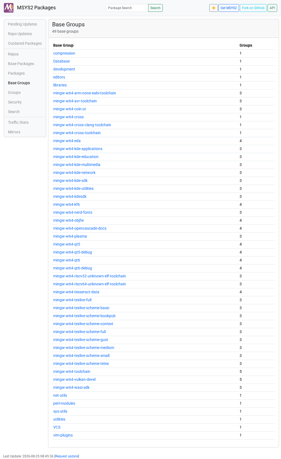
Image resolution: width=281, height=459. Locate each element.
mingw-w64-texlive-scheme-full (79, 332)
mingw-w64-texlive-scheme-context (83, 324)
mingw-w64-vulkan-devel (74, 379)
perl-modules (64, 403)
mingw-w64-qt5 (66, 244)
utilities (59, 419)
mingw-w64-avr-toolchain (75, 101)
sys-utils (60, 411)
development (64, 69)
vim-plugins (63, 435)
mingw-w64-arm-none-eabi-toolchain (84, 93)
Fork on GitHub (253, 8)
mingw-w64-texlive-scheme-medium (83, 347)
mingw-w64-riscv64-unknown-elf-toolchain (89, 284)
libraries (60, 85)
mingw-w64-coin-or (69, 109)
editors (59, 77)
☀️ (214, 8)
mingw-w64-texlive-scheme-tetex (81, 363)
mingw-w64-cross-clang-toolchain (82, 125)
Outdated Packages (25, 43)
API (272, 8)
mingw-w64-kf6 (66, 204)
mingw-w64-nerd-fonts (72, 212)
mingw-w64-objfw (68, 220)
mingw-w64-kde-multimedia (76, 164)
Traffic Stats (18, 122)
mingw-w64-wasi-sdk (71, 387)
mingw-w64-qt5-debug (72, 252)
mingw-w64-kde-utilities (73, 188)
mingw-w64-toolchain (71, 371)
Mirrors (14, 132)
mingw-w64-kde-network (74, 172)
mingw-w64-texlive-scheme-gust (80, 339)
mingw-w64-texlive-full (72, 300)
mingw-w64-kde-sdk (70, 180)
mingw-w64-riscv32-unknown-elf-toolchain (89, 276)
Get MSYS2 (229, 8)
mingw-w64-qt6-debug (72, 268)
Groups (14, 92)
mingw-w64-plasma (70, 236)
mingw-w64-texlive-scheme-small (81, 355)
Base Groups (19, 83)
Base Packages (21, 63)
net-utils (60, 395)
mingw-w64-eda (67, 141)
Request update (66, 456)
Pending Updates (22, 24)
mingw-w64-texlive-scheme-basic (81, 308)
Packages (16, 73)
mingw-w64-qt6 (66, 260)
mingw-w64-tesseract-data (76, 292)
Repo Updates (20, 34)
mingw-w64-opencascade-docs (79, 228)
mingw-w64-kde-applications (77, 149)
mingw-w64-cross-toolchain (77, 133)
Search (155, 8)
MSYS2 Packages (36, 7)
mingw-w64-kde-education (76, 156)
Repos (13, 54)
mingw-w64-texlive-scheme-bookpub (84, 316)
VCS (56, 427)
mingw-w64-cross (68, 117)
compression (64, 53)
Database (61, 61)
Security (15, 102)
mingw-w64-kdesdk (69, 196)
